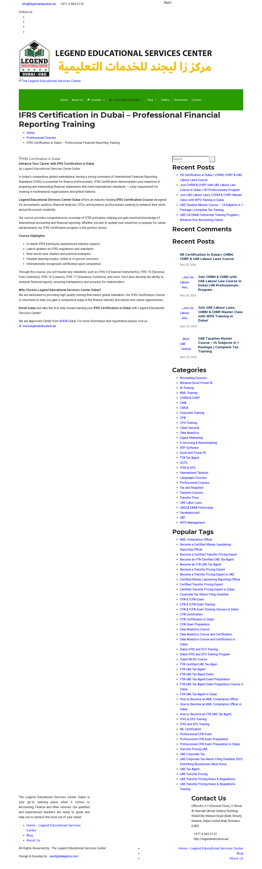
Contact (197, 99)
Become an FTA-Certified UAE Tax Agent (207, 559)
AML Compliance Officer (196, 539)
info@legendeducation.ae (39, 4)
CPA (183, 418)
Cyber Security (189, 428)
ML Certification (190, 729)
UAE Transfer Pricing (194, 774)
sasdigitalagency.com (63, 856)
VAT (182, 517)
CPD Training (188, 423)
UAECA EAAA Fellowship (196, 507)
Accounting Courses (193, 378)
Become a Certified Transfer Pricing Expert (208, 554)
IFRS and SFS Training (194, 724)
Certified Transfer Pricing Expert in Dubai (207, 589)
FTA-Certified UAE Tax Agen (198, 664)
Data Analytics (189, 433)
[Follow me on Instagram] (27, 32)
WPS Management (192, 522)
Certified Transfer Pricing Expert (201, 584)
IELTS (184, 463)
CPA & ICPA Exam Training (197, 604)
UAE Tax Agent (189, 769)
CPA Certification (191, 614)
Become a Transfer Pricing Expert (202, 569)
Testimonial (181, 99)
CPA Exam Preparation (195, 624)
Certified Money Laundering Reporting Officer (210, 579)
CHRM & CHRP (190, 398)
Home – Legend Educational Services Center (210, 848)
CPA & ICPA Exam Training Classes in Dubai (209, 609)
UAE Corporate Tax (192, 754)
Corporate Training (192, 413)
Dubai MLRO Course (193, 659)
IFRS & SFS (187, 468)
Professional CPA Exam (196, 734)
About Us (77, 99)
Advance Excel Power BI (196, 383)
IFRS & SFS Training (193, 719)
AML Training (188, 393)
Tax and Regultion (192, 487)
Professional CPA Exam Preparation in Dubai (210, 744)
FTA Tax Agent (189, 458)
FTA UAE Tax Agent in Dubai (198, 694)
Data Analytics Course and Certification (206, 634)
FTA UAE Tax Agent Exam (196, 674)
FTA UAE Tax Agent (192, 669)
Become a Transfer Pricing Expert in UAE (207, 574)
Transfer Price (189, 497)
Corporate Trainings (126, 99)
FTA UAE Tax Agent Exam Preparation (205, 679)
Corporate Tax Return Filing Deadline (204, 594)
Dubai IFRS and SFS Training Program (205, 654)
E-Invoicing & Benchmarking (198, 443)
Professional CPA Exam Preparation (204, 739)
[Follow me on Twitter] (27, 27)
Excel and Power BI (193, 453)
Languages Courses (193, 478)
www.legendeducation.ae (39, 326)
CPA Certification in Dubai (197, 619)
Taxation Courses (191, 492)
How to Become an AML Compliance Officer (209, 699)
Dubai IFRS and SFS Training (199, 649)
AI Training (187, 388)
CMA (183, 403)
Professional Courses (194, 483)
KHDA (63, 321)
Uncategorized (189, 512)
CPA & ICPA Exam (192, 599)
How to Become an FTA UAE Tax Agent (206, 714)
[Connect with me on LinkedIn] (27, 22)
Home (64, 99)
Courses (96, 99)
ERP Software (189, 448)
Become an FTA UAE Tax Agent (200, 564)
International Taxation (194, 473)
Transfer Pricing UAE (194, 749)
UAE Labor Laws (191, 502)
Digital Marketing (191, 438)
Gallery (165, 99)
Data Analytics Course (194, 629)
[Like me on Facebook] (27, 17)
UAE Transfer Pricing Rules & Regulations (207, 779)
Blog (150, 99)
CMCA (184, 408)
